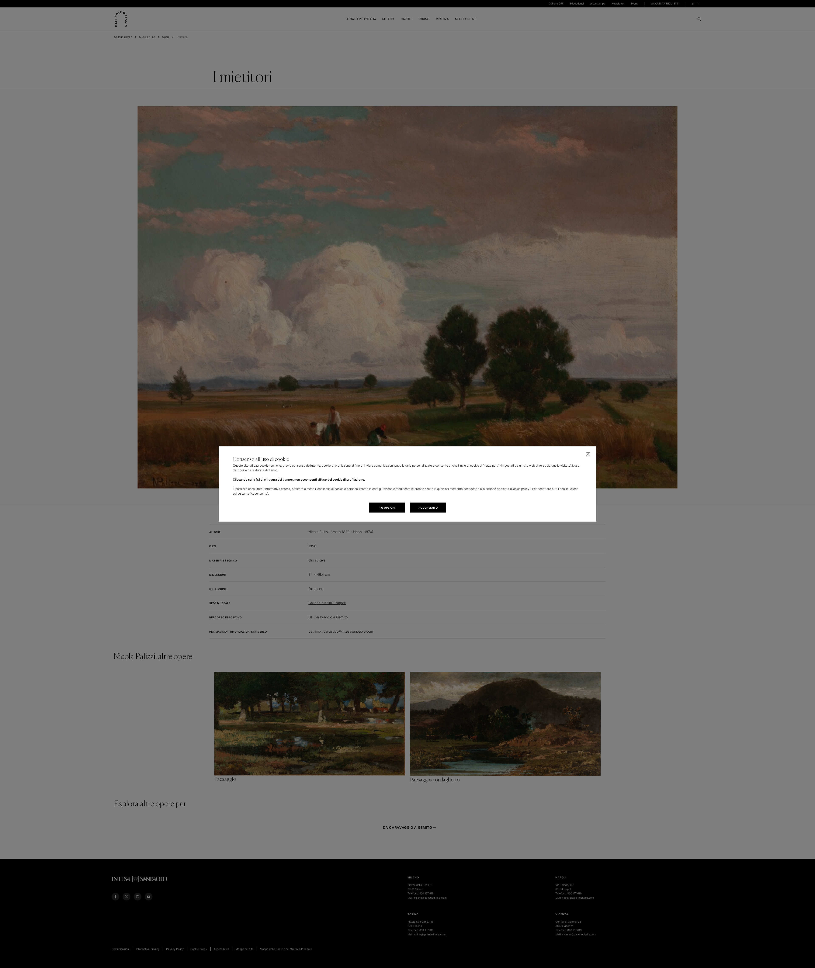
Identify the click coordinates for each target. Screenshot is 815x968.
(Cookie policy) (520, 489)
